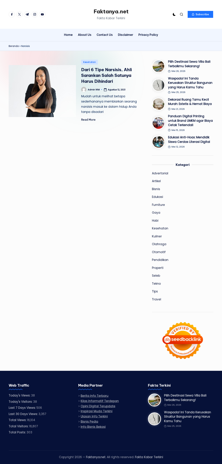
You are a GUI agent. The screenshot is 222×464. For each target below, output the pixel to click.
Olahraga (159, 244)
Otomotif (159, 252)
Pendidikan (160, 260)
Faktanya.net (111, 11)
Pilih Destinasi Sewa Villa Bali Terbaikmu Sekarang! (189, 64)
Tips (155, 291)
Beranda (14, 46)
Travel (156, 299)
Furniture (158, 205)
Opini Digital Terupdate (98, 406)
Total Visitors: (19, 426)
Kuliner (157, 236)
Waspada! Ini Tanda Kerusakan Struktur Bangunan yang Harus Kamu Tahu (190, 82)
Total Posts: (18, 432)
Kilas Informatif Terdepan (100, 401)
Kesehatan (89, 62)
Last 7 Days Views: (22, 408)
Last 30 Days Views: (24, 414)
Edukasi (157, 197)
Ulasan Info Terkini (94, 416)
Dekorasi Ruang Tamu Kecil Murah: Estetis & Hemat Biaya (190, 101)
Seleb (156, 276)
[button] (200, 14)
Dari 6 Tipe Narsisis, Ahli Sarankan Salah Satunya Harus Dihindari (106, 75)
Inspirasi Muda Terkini (96, 411)
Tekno (156, 284)
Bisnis (156, 189)
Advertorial (160, 173)
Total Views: (18, 420)
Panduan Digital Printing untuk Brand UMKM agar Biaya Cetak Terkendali (190, 120)
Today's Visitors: (21, 402)
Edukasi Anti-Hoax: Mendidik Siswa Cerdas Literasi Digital (189, 139)
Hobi (155, 220)
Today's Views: (20, 395)
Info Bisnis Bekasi (93, 427)
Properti (157, 268)
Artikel (156, 181)
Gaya (156, 213)
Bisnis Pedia (89, 422)
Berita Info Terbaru (94, 396)
